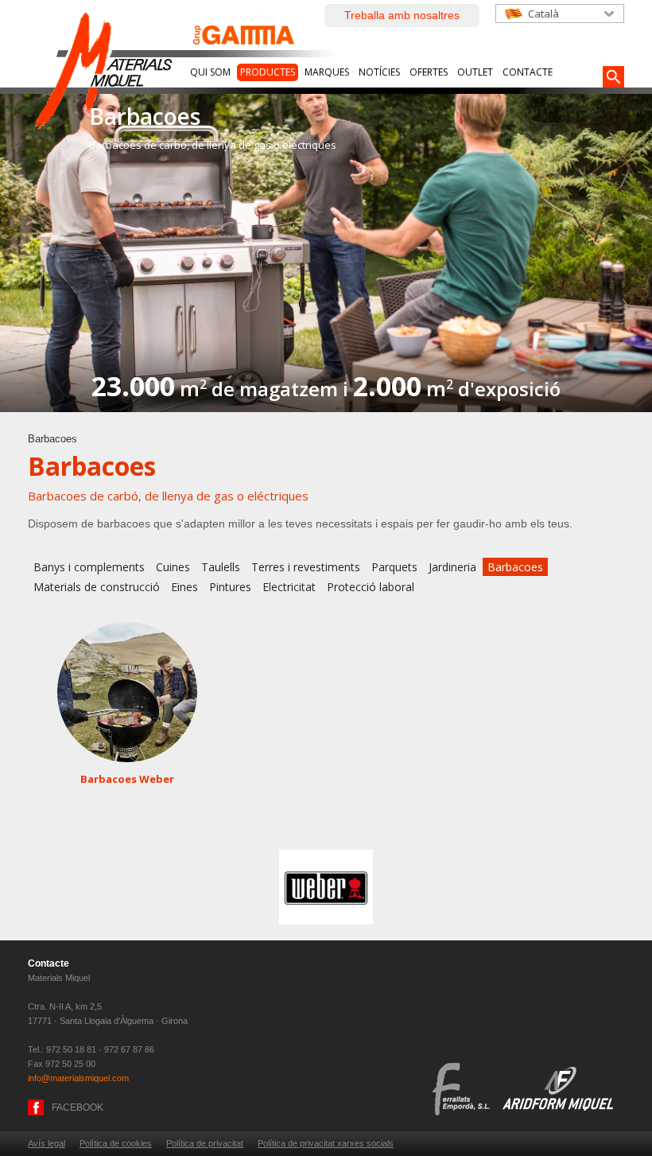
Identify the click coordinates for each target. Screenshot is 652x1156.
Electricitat (289, 586)
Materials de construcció (96, 586)
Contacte (528, 72)
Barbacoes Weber (127, 779)
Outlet (475, 72)
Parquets (394, 566)
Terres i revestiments (305, 566)
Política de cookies (116, 1143)
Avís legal (46, 1143)
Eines (184, 586)
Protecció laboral (370, 586)
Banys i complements (89, 566)
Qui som (210, 72)
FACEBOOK (77, 1107)
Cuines (173, 566)
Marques (327, 72)
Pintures (230, 586)
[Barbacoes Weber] (127, 692)
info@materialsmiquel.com (78, 1078)
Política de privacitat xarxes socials (326, 1143)
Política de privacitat (204, 1143)
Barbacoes (515, 566)
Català (543, 13)
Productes (267, 72)
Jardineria (452, 566)
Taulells (220, 566)
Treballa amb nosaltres (402, 15)
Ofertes (428, 72)
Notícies (379, 72)
